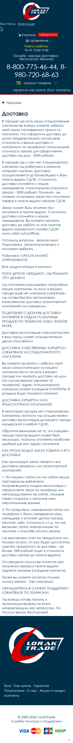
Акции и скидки (52, 690)
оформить (48, 34)
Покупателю (14, 690)
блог (51, 90)
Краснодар (26, 24)
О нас (32, 690)
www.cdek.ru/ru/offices (20, 233)
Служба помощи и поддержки (36, 721)
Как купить (37, 90)
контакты (63, 90)
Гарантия (20, 90)
